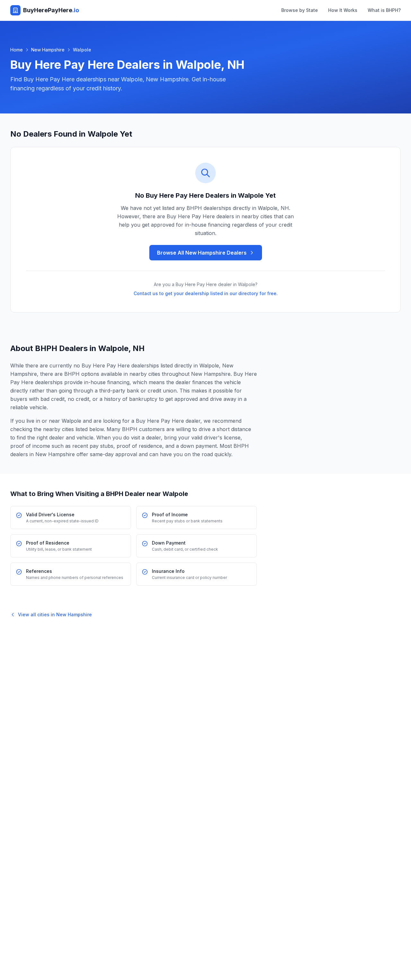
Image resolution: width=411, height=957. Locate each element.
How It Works (342, 10)
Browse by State (299, 10)
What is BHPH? (384, 10)
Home (16, 49)
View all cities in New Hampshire (55, 614)
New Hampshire (48, 49)
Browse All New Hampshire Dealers (202, 252)
